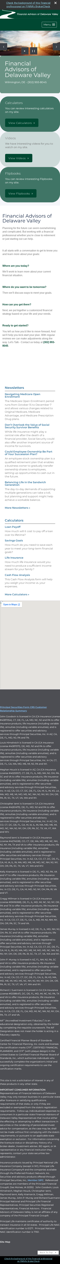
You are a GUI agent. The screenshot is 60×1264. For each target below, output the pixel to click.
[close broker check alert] (55, 3)
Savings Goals (14, 540)
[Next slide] (56, 46)
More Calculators (17, 594)
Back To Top (46, 1252)
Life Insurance (14, 557)
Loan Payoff (12, 526)
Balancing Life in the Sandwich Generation (25, 483)
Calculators (14, 520)
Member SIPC (36, 1180)
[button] (49, 24)
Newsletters (14, 388)
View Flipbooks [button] (19, 193)
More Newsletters (17, 507)
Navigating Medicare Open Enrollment (22, 395)
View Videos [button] (17, 158)
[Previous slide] (3, 46)
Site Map (5, 1241)
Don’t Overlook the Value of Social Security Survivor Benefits (27, 426)
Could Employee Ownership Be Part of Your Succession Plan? (28, 453)
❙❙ (34, 50)
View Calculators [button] (20, 123)
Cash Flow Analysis (17, 575)
